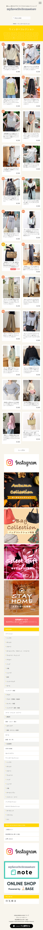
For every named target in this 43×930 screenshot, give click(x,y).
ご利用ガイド (9, 829)
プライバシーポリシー (21, 917)
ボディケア (10, 725)
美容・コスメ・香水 (11, 721)
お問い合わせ (9, 838)
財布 (8, 677)
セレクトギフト (10, 753)
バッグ (35, 34)
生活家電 (9, 743)
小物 (13, 37)
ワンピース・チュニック (13, 655)
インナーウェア (11, 681)
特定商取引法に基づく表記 (13, 834)
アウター (9, 659)
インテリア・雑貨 (10, 690)
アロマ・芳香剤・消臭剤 (13, 699)
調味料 (8, 716)
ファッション (9, 633)
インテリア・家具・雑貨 (13, 707)
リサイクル (10, 815)
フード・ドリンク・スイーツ (13, 712)
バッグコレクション (11, 801)
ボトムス (14, 34)
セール (8, 685)
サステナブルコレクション (13, 806)
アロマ (8, 694)
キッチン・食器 (11, 703)
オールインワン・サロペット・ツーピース (18, 651)
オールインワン (21, 37)
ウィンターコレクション (12, 758)
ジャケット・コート (32, 37)
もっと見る (21, 450)
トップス (7, 34)
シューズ (7, 37)
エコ (8, 819)
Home (14, 23)
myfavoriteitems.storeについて (21, 915)
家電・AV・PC (10, 739)
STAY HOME (9, 748)
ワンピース (28, 34)
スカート (21, 34)
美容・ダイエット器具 (13, 730)
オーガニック (10, 810)
